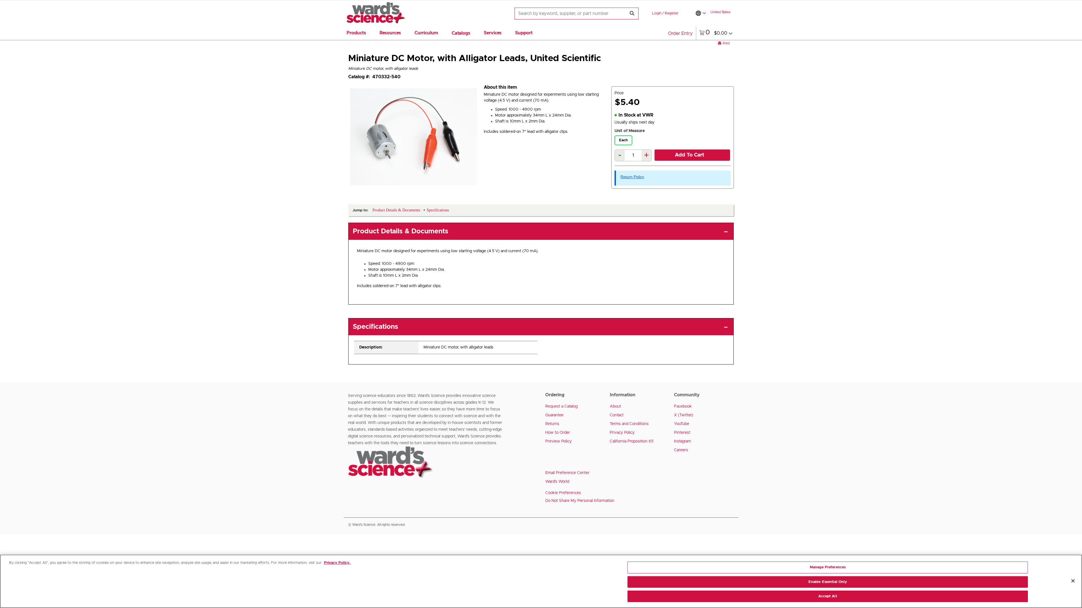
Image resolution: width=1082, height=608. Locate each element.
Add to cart (689, 155)
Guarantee (554, 415)
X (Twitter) (683, 415)
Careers (681, 450)
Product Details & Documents (400, 231)
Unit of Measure (630, 131)
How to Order (557, 433)
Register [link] (672, 13)
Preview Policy (558, 441)
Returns (552, 424)
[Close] (1073, 581)
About (615, 406)
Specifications (375, 326)
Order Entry (680, 33)
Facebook (683, 406)
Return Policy (632, 177)
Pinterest (682, 433)
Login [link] (656, 13)
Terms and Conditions (629, 424)
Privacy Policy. (337, 563)
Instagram (682, 441)
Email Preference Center (567, 473)
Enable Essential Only (827, 582)
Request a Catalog (561, 406)
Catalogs (461, 33)
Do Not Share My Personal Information (579, 501)
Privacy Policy (622, 433)
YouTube (681, 424)
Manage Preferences (828, 567)
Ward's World (557, 482)
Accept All (827, 596)
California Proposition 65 (631, 441)
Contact (617, 415)
